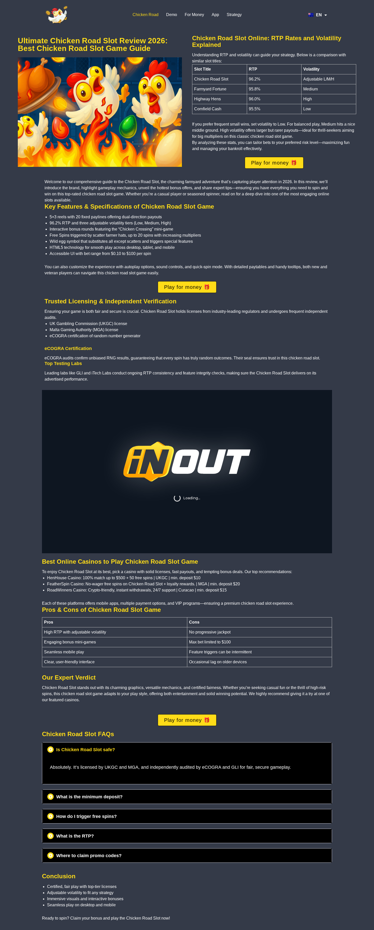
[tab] (187, 750)
